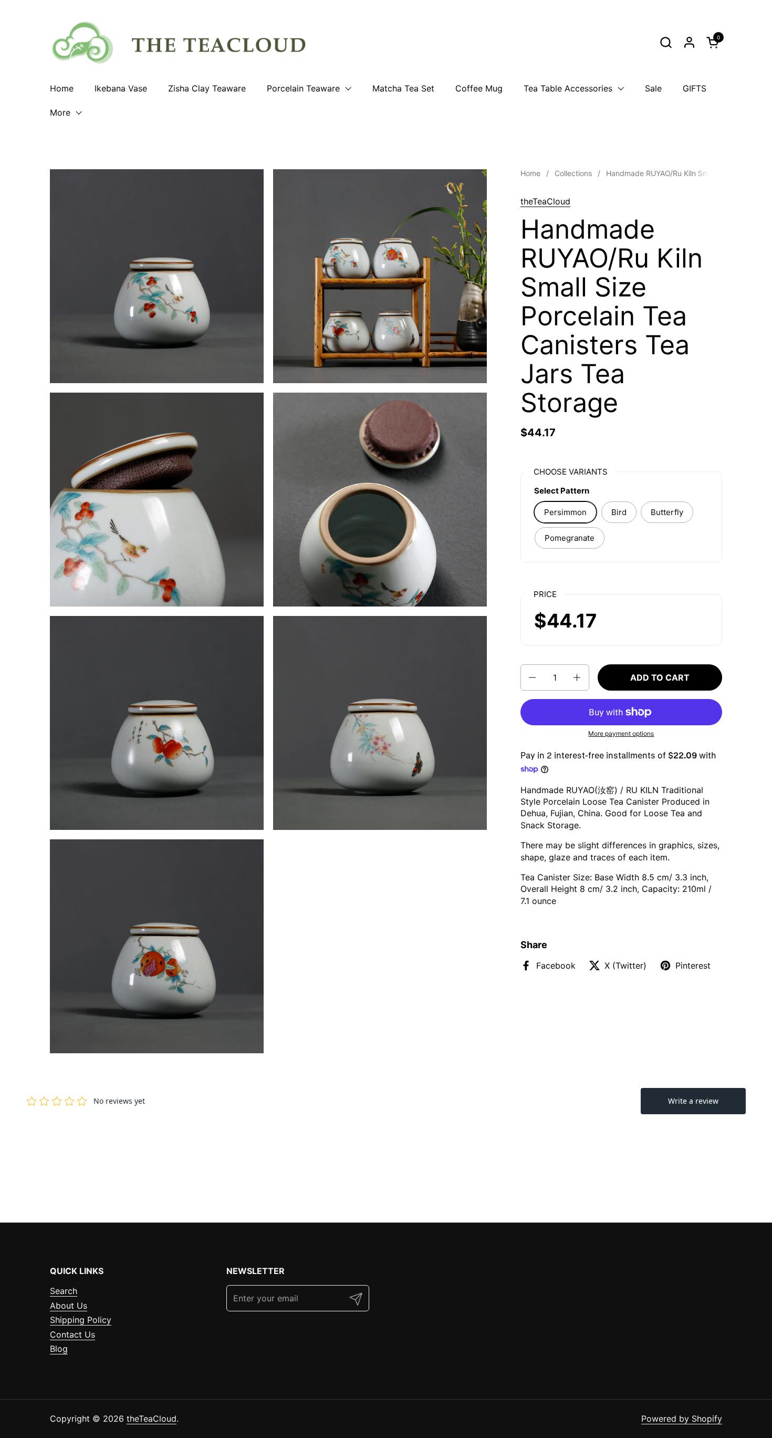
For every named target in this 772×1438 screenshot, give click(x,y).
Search (63, 1291)
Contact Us (72, 1334)
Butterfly (667, 512)
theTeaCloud (545, 201)
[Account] (689, 42)
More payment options (621, 733)
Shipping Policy (80, 1319)
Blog (59, 1348)
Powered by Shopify (681, 1418)
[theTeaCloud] (184, 42)
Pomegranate (569, 538)
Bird (619, 512)
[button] (665, 42)
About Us (68, 1305)
